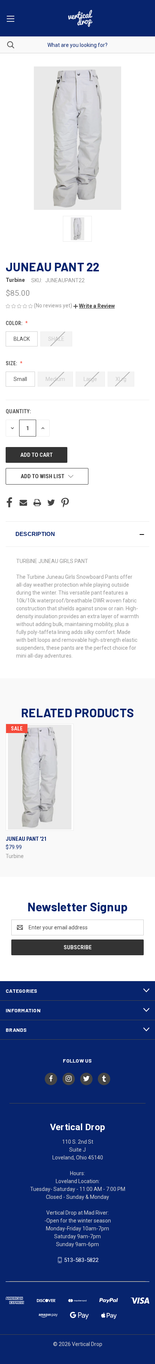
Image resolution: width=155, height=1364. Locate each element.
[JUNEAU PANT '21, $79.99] (39, 777)
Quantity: (18, 411)
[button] (94, 306)
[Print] (37, 502)
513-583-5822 (81, 1260)
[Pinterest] (65, 502)
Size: (12, 363)
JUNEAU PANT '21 (26, 839)
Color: (14, 323)
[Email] (23, 502)
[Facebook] (9, 502)
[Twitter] (51, 502)
